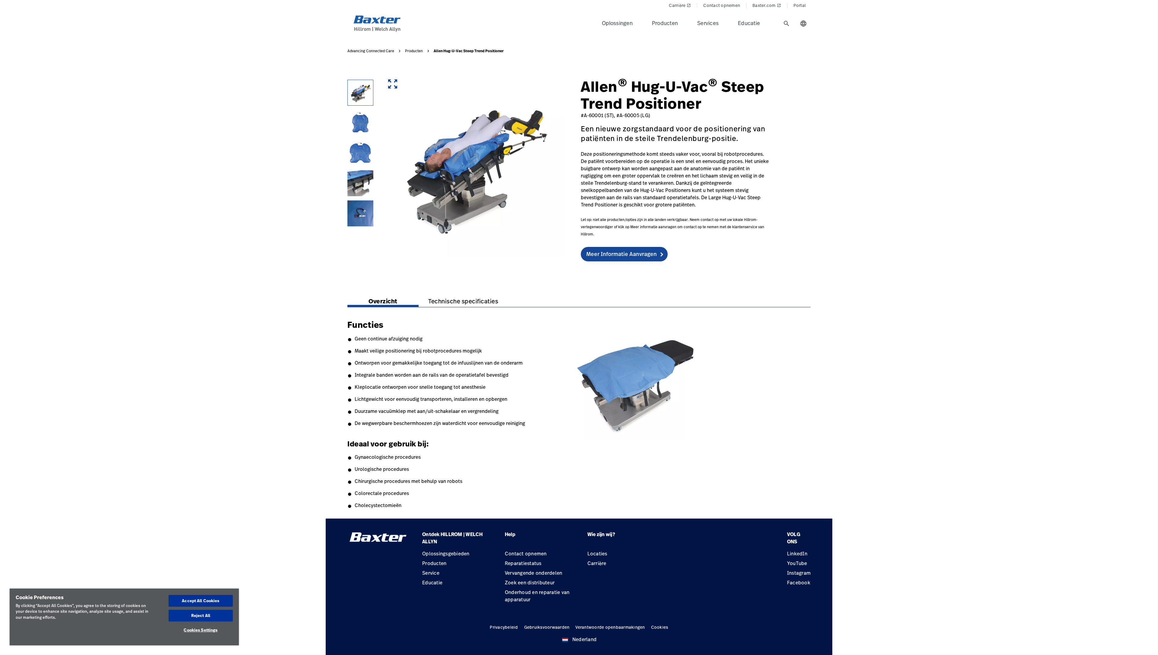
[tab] (786, 23)
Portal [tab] (799, 5)
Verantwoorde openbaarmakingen (610, 627)
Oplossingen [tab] (617, 23)
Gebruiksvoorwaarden (547, 627)
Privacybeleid (504, 627)
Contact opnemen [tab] (721, 5)
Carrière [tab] (680, 5)
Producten (414, 51)
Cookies (659, 627)
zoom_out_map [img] (393, 84)
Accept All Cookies (200, 600)
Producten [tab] (665, 23)
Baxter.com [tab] (766, 5)
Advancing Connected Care (370, 51)
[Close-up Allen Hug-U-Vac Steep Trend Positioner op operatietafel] (360, 183)
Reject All (200, 615)
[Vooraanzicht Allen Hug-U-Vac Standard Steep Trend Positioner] (360, 123)
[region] (124, 617)
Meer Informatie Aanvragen (621, 253)
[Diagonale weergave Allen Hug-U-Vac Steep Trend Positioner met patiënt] (360, 93)
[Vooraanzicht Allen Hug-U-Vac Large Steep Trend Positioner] (360, 153)
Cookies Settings (200, 630)
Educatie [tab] (749, 23)
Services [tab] (708, 23)
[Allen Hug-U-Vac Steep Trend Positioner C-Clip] (360, 213)
